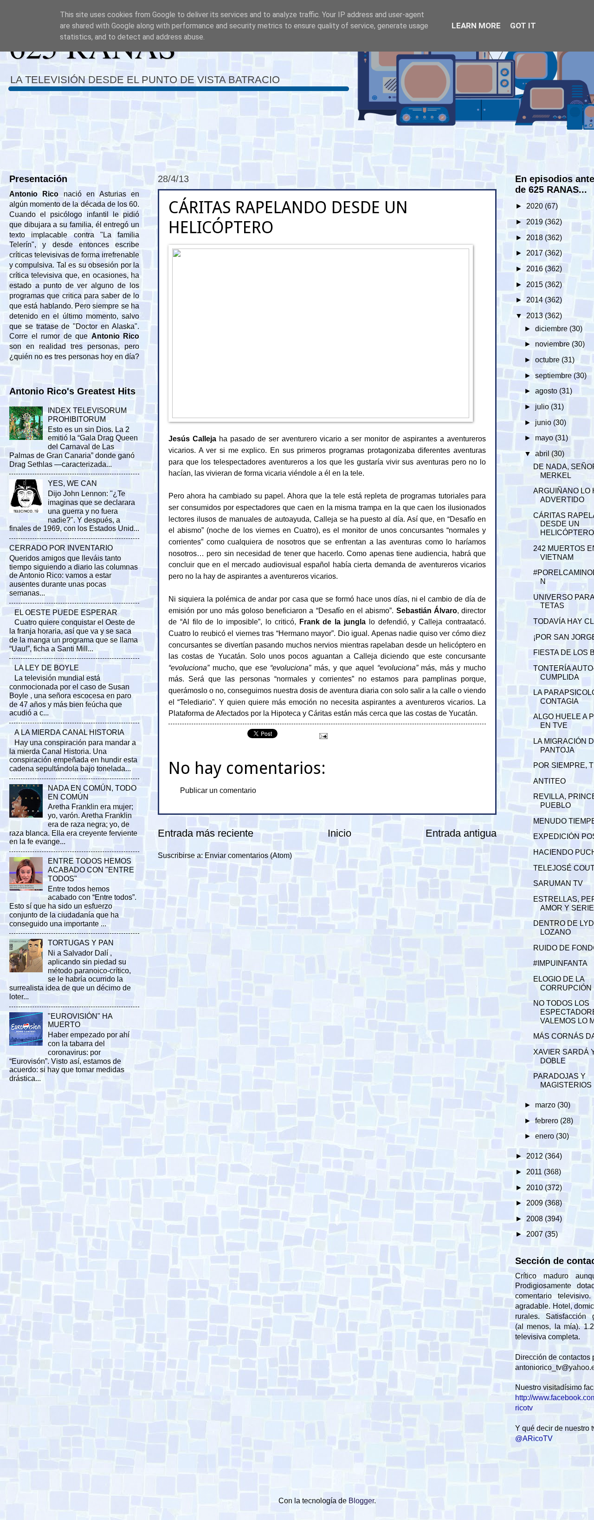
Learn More (476, 25)
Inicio (339, 833)
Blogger (361, 1501)
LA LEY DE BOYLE (46, 668)
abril (543, 454)
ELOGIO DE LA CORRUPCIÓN (562, 983)
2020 (535, 206)
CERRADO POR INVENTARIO (61, 548)
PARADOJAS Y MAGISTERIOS (562, 1080)
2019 (535, 222)
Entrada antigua (461, 833)
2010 (535, 1188)
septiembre (554, 376)
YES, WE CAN (72, 483)
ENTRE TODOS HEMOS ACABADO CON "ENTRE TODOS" (91, 870)
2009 (535, 1203)
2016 (535, 269)
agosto (547, 391)
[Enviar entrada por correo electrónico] (322, 736)
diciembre (552, 329)
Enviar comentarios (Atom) (248, 855)
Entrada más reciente (205, 833)
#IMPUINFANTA (560, 963)
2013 (535, 316)
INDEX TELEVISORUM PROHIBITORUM (87, 414)
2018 (535, 238)
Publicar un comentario (218, 790)
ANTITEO (549, 781)
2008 (535, 1219)
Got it (523, 25)
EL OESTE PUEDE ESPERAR (65, 612)
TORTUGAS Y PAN (81, 943)
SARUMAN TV (558, 883)
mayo (545, 438)
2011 (535, 1172)
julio (543, 407)
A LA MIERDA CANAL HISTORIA (69, 732)
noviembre (553, 344)
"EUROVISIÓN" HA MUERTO (80, 1020)
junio (544, 422)
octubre (548, 360)
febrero (547, 1121)
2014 (535, 300)
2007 (535, 1234)
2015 (535, 284)
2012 (535, 1156)
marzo (546, 1105)
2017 (535, 253)
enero (545, 1136)
